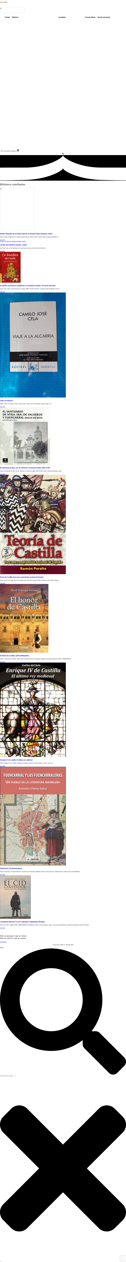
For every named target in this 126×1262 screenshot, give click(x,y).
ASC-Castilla (3, 2)
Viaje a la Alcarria (6, 400)
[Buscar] (0, 1261)
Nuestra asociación (104, 17)
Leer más (2, 240)
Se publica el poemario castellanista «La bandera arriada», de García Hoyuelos (28, 285)
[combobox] (8, 1076)
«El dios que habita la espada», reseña (13, 245)
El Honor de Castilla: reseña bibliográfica (14, 655)
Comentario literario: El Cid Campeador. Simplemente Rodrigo (22, 921)
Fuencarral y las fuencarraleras (11, 868)
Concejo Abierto (90, 17)
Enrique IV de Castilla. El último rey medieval (16, 760)
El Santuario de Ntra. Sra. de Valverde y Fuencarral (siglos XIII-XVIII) (25, 468)
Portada (7, 17)
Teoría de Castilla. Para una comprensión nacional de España (21, 577)
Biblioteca (15, 17)
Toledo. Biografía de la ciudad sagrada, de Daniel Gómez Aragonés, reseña (26, 233)
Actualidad (62, 17)
